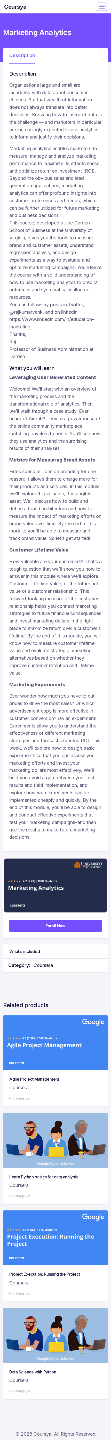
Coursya (15, 6)
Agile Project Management (34, 1079)
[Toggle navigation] (102, 7)
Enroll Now (55, 926)
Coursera (43, 965)
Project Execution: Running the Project (44, 1274)
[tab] (22, 56)
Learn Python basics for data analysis (43, 1176)
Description (22, 55)
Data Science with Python (32, 1371)
